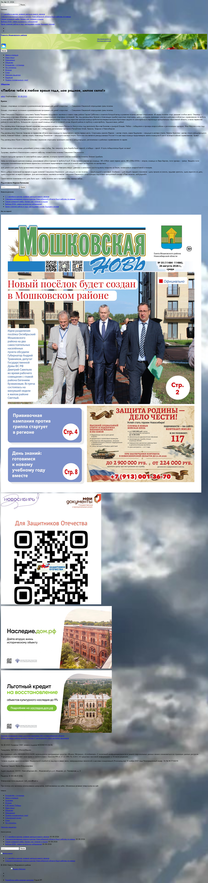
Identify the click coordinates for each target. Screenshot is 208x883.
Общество (9, 62)
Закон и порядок (11, 55)
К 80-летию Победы (13, 805)
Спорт (7, 72)
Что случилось (10, 67)
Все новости (9, 853)
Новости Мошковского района (14, 35)
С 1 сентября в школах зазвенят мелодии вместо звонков (23, 14)
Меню (4, 51)
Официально (10, 60)
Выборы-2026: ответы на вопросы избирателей (19, 21)
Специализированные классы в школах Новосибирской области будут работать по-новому (36, 16)
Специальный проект (13, 818)
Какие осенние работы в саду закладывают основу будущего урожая (27, 24)
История (8, 70)
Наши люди (9, 57)
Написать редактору (13, 75)
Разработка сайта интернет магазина (19, 880)
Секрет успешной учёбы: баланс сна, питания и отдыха (22, 19)
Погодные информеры (104, 41)
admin (3, 96)
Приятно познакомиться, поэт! (16, 80)
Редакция (9, 77)
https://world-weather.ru (104, 39)
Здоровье (9, 800)
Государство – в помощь (14, 65)
